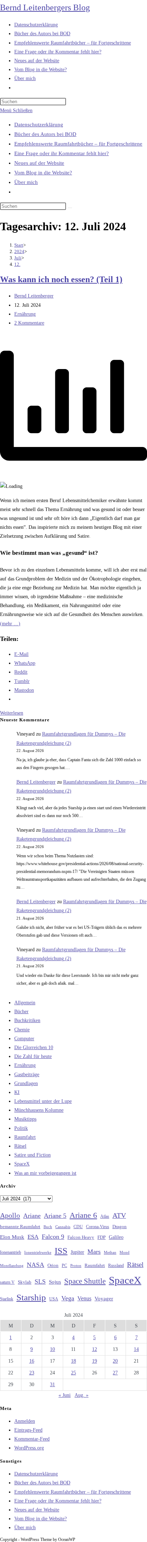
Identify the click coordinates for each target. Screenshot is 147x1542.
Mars (94, 1251)
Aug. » (81, 1395)
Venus (84, 1298)
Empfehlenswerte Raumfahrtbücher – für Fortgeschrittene (78, 144)
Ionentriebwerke (37, 1252)
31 (52, 1384)
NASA (35, 1264)
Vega (67, 1298)
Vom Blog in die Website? (43, 172)
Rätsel (20, 1146)
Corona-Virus (97, 1227)
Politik (21, 1128)
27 (115, 1372)
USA (53, 1299)
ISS (61, 1251)
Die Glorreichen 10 (33, 1047)
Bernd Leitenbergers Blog (45, 7)
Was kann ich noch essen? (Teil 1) (61, 279)
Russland (116, 1265)
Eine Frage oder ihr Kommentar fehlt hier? (61, 153)
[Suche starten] (69, 208)
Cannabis (62, 1227)
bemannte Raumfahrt (20, 1226)
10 (52, 1349)
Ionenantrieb (10, 1252)
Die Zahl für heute (33, 1056)
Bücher (21, 1011)
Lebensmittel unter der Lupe (43, 1101)
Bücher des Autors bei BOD (45, 134)
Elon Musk (12, 1237)
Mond (125, 1252)
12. (17, 264)
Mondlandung (12, 1266)
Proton (75, 1266)
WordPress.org (29, 1448)
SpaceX (22, 1164)
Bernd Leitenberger (34, 296)
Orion (53, 1265)
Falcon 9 (53, 1236)
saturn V (7, 1282)
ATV (119, 1215)
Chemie (22, 1029)
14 (136, 1349)
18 (73, 1361)
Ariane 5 (55, 1215)
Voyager (104, 1298)
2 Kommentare (29, 323)
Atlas (104, 1216)
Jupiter (77, 1252)
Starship (31, 1297)
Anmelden (24, 1421)
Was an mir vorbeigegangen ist (45, 1173)
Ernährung (25, 314)
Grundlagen (26, 1083)
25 (73, 1372)
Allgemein (24, 1002)
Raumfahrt (25, 1137)
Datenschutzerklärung (38, 124)
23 (31, 1372)
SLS (40, 1281)
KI (17, 1092)
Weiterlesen (11, 713)
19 (94, 1361)
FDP (101, 1237)
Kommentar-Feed (32, 1439)
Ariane (32, 1215)
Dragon (119, 1226)
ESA (33, 1236)
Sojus (55, 1282)
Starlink (6, 1298)
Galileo (116, 1237)
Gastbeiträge (26, 1074)
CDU (78, 1226)
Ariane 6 (83, 1215)
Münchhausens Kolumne (39, 1110)
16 (31, 1361)
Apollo (10, 1215)
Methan (110, 1252)
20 (115, 1361)
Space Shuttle (85, 1281)
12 (94, 1349)
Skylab (24, 1282)
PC (64, 1265)
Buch (48, 1227)
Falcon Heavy (80, 1237)
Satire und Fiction (32, 1155)
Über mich (26, 182)
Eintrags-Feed (28, 1430)
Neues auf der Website (39, 163)
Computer (24, 1038)
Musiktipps (25, 1119)
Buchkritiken (27, 1020)
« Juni (65, 1395)
